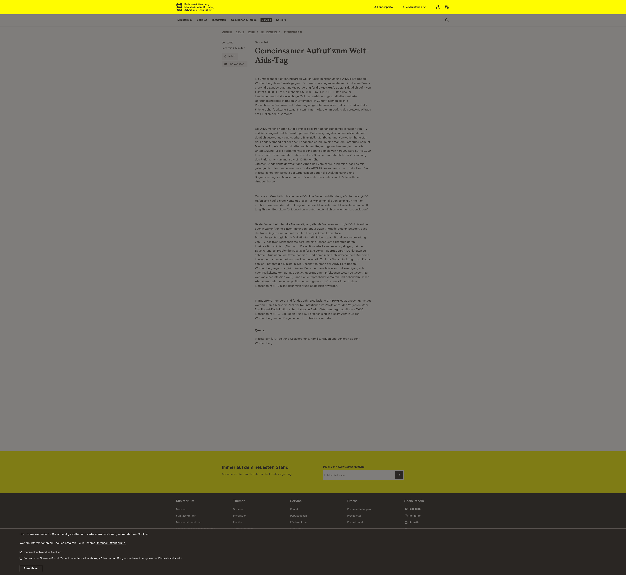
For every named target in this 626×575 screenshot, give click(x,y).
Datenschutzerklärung (110, 543)
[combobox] (414, 7)
